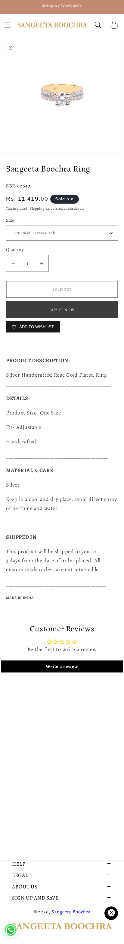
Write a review (62, 666)
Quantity (15, 249)
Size (10, 220)
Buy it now (62, 309)
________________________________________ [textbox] (58, 383)
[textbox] (62, 379)
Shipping (37, 208)
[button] (98, 25)
